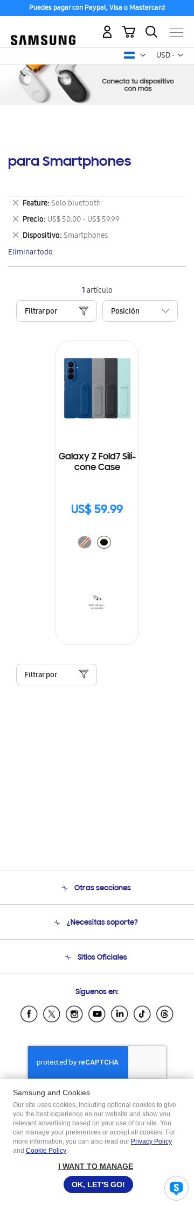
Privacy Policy (151, 1141)
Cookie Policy (46, 1150)
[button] (143, 55)
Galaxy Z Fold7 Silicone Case (97, 462)
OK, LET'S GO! (98, 1184)
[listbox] (97, 543)
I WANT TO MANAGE (95, 1166)
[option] (104, 542)
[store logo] (43, 28)
